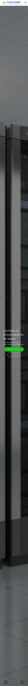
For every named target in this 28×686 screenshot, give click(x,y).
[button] (5, 682)
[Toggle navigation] (25, 2)
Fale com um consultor (14, 349)
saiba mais (14, 354)
